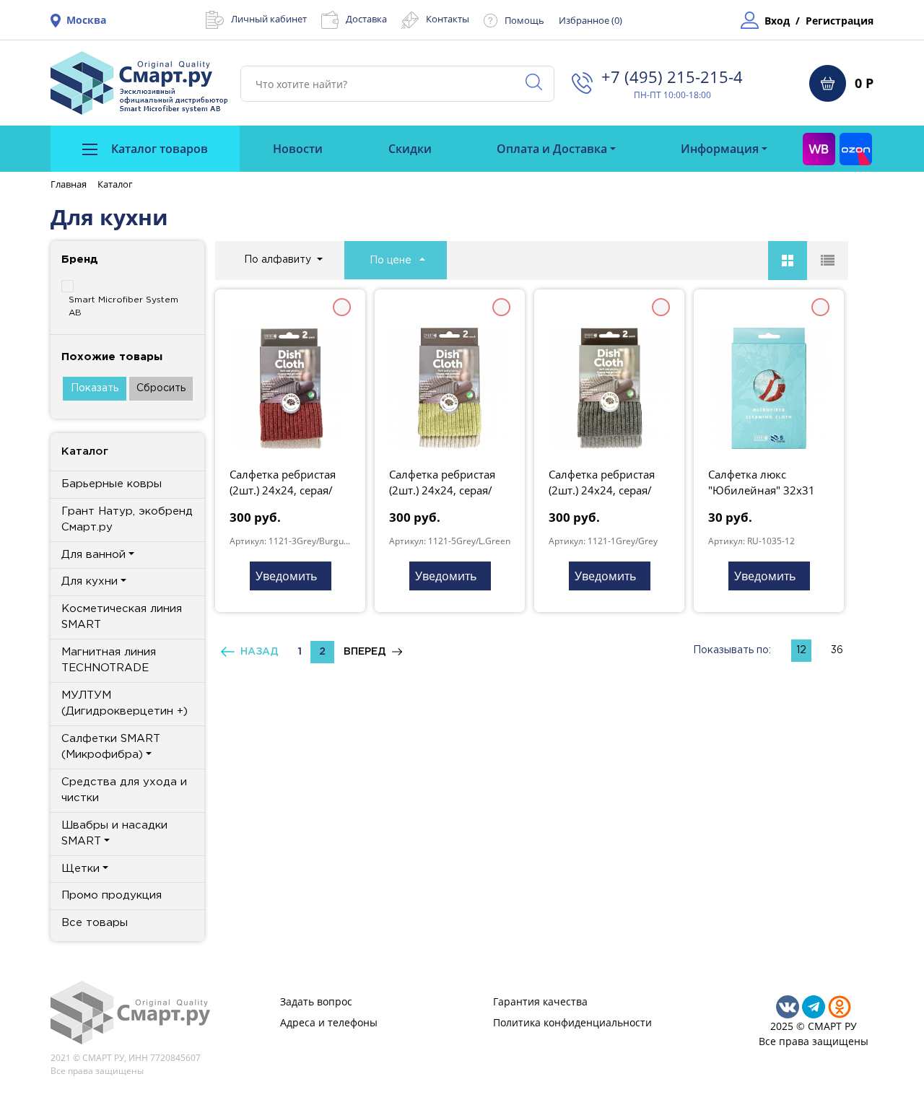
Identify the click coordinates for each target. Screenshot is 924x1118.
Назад (257, 651)
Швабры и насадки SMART (114, 834)
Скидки (410, 149)
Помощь (524, 20)
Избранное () (590, 20)
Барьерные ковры (111, 484)
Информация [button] (720, 149)
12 (801, 650)
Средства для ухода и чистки (124, 790)
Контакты (447, 18)
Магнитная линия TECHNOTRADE (108, 660)
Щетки (80, 868)
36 (837, 650)
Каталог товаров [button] (158, 149)
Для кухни (89, 581)
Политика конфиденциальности (572, 1022)
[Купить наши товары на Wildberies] (819, 149)
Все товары (94, 922)
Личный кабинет (269, 18)
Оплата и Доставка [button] (552, 149)
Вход (777, 20)
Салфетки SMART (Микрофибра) (110, 747)
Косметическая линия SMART (121, 617)
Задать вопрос (316, 1001)
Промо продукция (111, 895)
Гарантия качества (540, 1001)
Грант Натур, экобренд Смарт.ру (127, 520)
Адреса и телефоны (329, 1022)
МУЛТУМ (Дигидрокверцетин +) (124, 704)
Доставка (366, 18)
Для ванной (93, 554)
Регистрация (839, 20)
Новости (298, 149)
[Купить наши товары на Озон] (856, 149)
